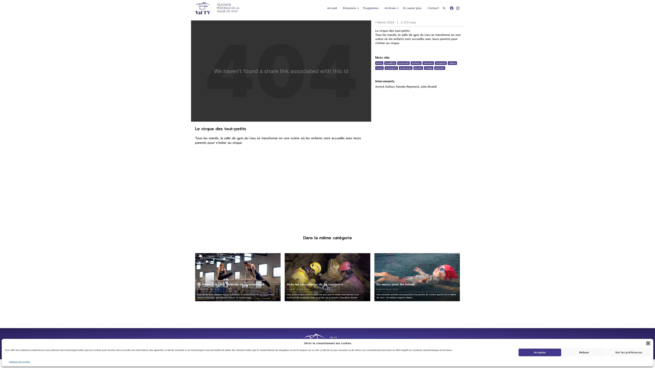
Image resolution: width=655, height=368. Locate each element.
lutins (379, 63)
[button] (648, 343)
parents (439, 68)
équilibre (390, 63)
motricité (403, 63)
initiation (441, 63)
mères (452, 63)
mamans (428, 63)
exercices (405, 68)
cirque (428, 68)
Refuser (584, 352)
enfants (416, 63)
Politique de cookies (19, 361)
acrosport (391, 68)
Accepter (540, 352)
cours (379, 68)
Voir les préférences (628, 352)
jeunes (418, 68)
